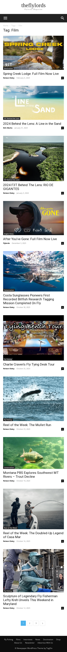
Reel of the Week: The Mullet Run (27, 425)
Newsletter (30, 642)
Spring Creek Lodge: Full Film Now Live (31, 74)
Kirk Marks (7, 128)
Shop (58, 639)
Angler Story (8, 234)
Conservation (9, 290)
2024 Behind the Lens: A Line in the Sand (32, 124)
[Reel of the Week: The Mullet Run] (33, 399)
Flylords (6, 243)
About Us (18, 642)
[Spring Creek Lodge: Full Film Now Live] (33, 53)
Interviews (28, 639)
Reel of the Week (10, 528)
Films (18, 639)
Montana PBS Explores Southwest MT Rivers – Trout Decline (31, 474)
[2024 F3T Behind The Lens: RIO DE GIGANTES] (33, 158)
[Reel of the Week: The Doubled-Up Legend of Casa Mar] (33, 509)
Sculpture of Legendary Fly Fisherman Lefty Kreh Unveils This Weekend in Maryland (30, 600)
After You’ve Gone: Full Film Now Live (30, 239)
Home (5, 25)
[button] (5, 18)
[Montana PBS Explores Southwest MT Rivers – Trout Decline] (33, 453)
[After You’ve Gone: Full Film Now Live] (33, 218)
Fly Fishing (8, 359)
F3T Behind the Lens (11, 118)
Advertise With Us (45, 642)
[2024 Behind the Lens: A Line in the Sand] (33, 103)
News (37, 639)
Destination (8, 68)
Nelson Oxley (8, 78)
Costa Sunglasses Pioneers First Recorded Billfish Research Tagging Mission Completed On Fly (28, 299)
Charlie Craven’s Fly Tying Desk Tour (29, 364)
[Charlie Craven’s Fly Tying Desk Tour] (33, 338)
